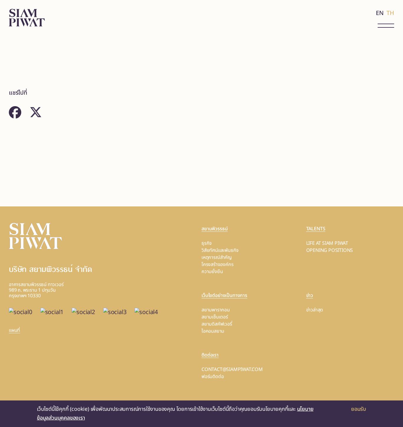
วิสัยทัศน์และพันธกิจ (220, 250)
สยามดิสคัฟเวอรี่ (217, 324)
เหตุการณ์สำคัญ (217, 257)
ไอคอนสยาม (213, 331)
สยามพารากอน (216, 309)
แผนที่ (14, 330)
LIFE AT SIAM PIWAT (327, 243)
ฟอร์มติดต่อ (213, 376)
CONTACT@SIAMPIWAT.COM (232, 369)
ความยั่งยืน (212, 271)
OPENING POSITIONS (329, 250)
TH (390, 13)
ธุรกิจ (207, 243)
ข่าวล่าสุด (314, 309)
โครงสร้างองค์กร (217, 264)
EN (380, 13)
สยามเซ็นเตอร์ (215, 317)
